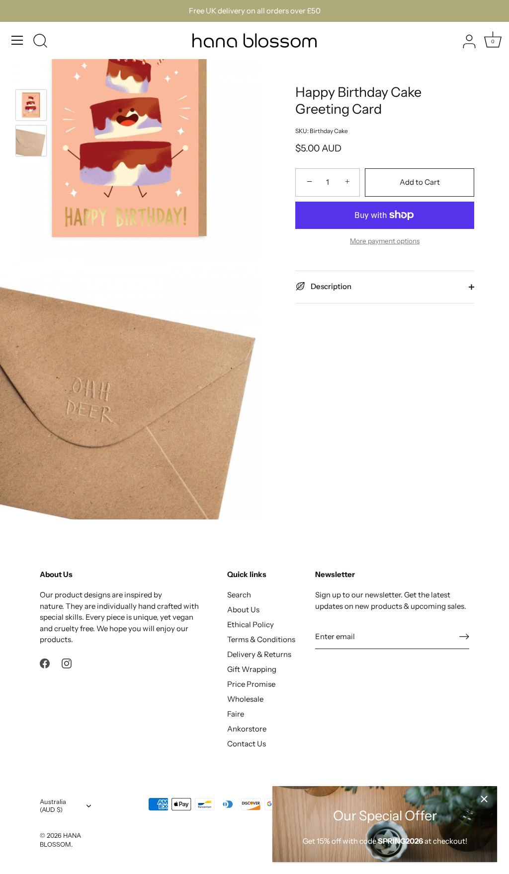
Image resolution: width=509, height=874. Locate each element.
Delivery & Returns (259, 654)
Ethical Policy (250, 624)
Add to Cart (420, 182)
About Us (243, 609)
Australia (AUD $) (53, 805)
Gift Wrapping (251, 669)
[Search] (40, 42)
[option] (31, 107)
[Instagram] (67, 662)
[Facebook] (45, 662)
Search (239, 594)
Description (330, 286)
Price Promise (251, 684)
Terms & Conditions (261, 639)
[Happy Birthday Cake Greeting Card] (31, 105)
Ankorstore (246, 728)
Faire (235, 714)
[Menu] (17, 40)
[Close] (484, 799)
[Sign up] (464, 637)
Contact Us (246, 743)
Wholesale (245, 699)
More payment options (385, 241)
